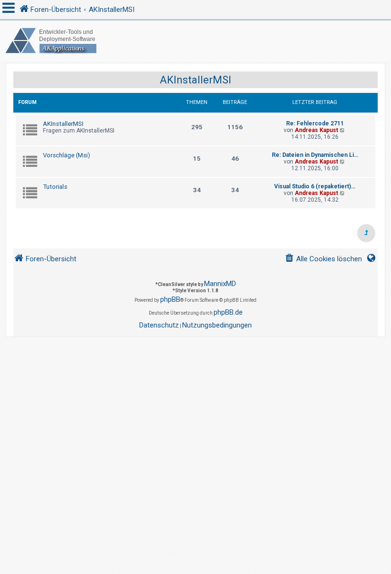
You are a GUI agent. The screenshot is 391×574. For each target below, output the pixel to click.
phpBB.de (228, 312)
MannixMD (220, 283)
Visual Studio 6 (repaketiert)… (314, 186)
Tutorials (55, 186)
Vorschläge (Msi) (66, 155)
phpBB (170, 299)
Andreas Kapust (316, 130)
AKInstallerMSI (195, 80)
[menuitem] (323, 259)
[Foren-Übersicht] (195, 41)
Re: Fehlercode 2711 (315, 123)
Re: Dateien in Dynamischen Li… (315, 155)
